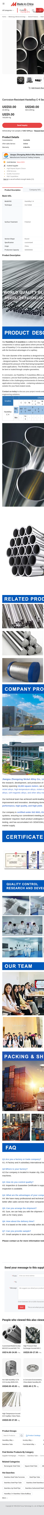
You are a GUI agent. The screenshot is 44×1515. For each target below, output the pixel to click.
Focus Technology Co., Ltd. (28, 1506)
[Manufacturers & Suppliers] (22, 4)
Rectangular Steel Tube (12, 1466)
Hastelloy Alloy (7, 1440)
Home (4, 17)
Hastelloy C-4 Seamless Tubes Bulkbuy (17, 1494)
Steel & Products (33, 17)
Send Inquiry (22, 125)
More (4, 1498)
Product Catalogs (34, 1435)
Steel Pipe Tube (34, 1477)
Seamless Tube (7, 1444)
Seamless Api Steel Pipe (12, 1488)
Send (21, 1307)
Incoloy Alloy (27, 1440)
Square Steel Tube (31, 1466)
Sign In (5, 179)
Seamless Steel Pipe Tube (13, 1482)
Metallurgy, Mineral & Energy (16, 17)
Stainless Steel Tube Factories (14, 1477)
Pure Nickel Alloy (29, 1444)
